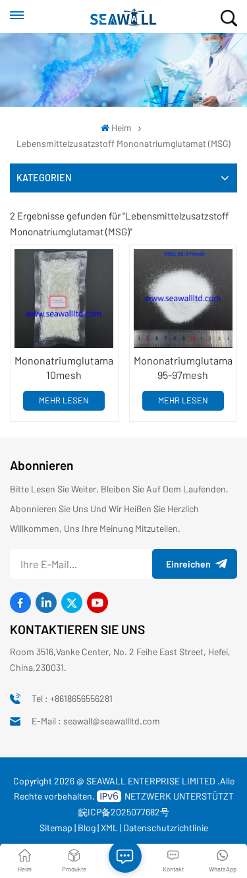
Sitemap (56, 827)
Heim (121, 127)
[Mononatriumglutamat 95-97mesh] (183, 298)
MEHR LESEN (64, 400)
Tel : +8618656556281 (72, 698)
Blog (87, 827)
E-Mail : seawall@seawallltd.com (96, 720)
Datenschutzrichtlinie (165, 827)
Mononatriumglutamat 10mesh (63, 367)
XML (109, 827)
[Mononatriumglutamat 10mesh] (63, 298)
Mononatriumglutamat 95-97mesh (183, 367)
